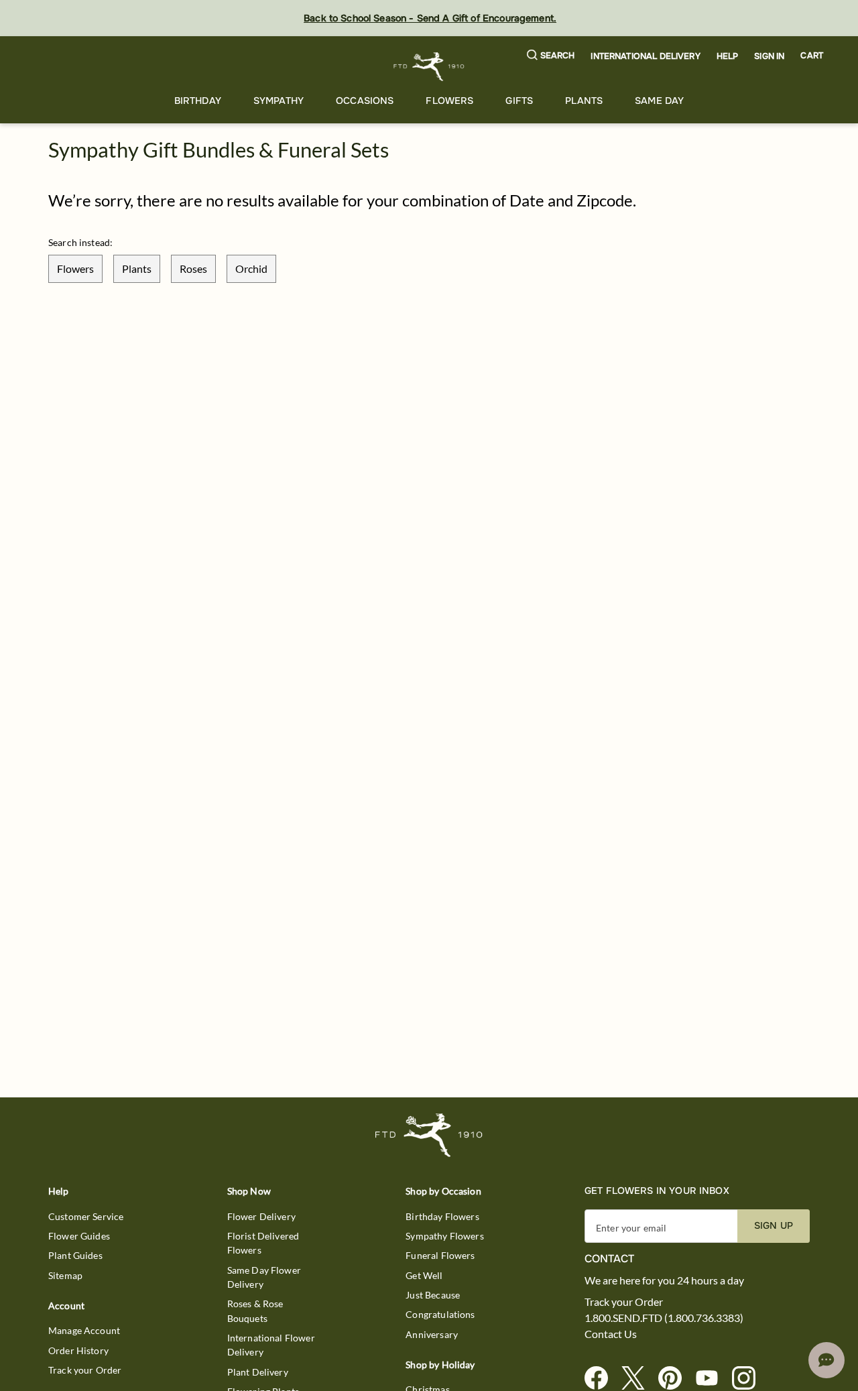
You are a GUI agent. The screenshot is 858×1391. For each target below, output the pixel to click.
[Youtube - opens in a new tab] (712, 1378)
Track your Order (84, 1370)
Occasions (364, 101)
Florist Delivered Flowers (263, 1243)
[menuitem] (197, 101)
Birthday (197, 101)
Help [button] (728, 56)
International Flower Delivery (271, 1344)
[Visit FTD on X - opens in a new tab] (638, 1378)
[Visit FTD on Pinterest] (675, 1378)
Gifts (519, 101)
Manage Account (84, 1330)
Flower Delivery (261, 1216)
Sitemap (65, 1275)
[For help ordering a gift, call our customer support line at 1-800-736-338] (429, 66)
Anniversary (432, 1334)
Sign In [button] (769, 56)
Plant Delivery (257, 1372)
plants (136, 268)
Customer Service (85, 1216)
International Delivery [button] (645, 56)
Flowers (449, 101)
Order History (78, 1350)
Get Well (424, 1275)
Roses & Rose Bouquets (255, 1310)
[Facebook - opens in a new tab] (602, 1378)
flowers (75, 268)
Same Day (659, 101)
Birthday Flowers (442, 1216)
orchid (251, 268)
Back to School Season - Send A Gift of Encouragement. (430, 18)
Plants (584, 101)
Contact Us (611, 1334)
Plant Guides (75, 1255)
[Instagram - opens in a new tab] (749, 1378)
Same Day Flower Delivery (264, 1277)
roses (193, 268)
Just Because (433, 1295)
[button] (551, 56)
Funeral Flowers (440, 1255)
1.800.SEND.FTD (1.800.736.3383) (664, 1318)
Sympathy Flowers (444, 1236)
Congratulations (440, 1314)
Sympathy (278, 101)
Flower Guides (79, 1236)
